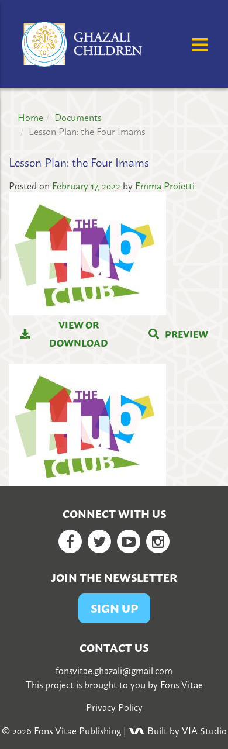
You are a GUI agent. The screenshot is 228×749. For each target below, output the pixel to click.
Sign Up (114, 607)
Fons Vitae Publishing (77, 730)
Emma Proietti (165, 185)
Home (30, 117)
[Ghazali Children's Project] (83, 42)
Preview (186, 333)
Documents (77, 117)
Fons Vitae (181, 684)
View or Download (78, 333)
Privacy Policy (114, 707)
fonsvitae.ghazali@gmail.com (114, 670)
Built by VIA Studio (186, 730)
